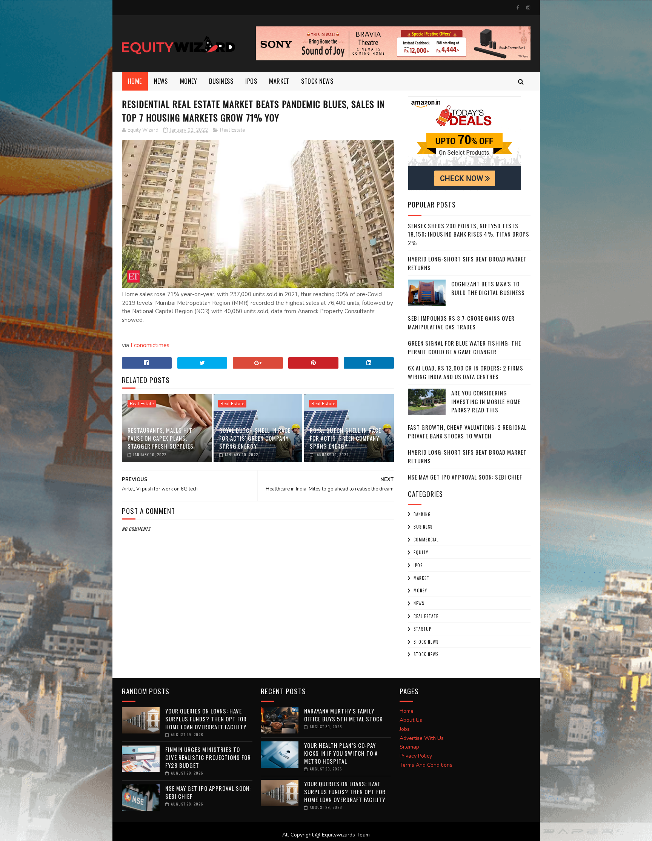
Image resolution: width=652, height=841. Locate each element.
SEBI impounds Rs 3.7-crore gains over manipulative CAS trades (461, 322)
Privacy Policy (416, 756)
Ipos (251, 81)
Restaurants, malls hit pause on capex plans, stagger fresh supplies (161, 438)
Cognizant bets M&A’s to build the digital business (488, 288)
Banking (422, 514)
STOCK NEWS (426, 654)
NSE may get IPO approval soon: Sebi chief (465, 477)
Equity (421, 552)
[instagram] (528, 7)
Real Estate (232, 130)
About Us (411, 720)
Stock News (317, 81)
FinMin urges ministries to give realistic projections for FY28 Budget (208, 757)
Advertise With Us (422, 738)
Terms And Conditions (426, 765)
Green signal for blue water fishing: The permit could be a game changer (464, 347)
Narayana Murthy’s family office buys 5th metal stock (343, 715)
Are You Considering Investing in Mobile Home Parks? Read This (485, 401)
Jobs (405, 729)
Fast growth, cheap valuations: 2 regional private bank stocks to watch (467, 431)
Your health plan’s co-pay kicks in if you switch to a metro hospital (341, 753)
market (279, 81)
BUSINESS (221, 81)
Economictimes (150, 345)
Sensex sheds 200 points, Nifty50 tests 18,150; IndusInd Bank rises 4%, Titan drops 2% (468, 234)
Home (135, 81)
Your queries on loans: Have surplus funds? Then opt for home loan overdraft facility (206, 719)
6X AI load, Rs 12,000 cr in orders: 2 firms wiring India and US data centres (465, 372)
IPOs (418, 565)
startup (422, 629)
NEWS (161, 81)
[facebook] (518, 7)
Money (188, 81)
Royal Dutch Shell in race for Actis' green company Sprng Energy (255, 438)
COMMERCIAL (426, 540)
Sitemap (409, 746)
